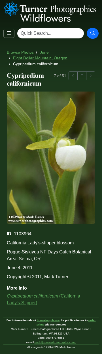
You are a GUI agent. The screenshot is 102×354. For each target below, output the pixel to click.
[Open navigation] (8, 33)
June (44, 52)
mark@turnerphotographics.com (55, 342)
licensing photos (48, 320)
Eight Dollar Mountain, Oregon (40, 58)
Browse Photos (20, 52)
